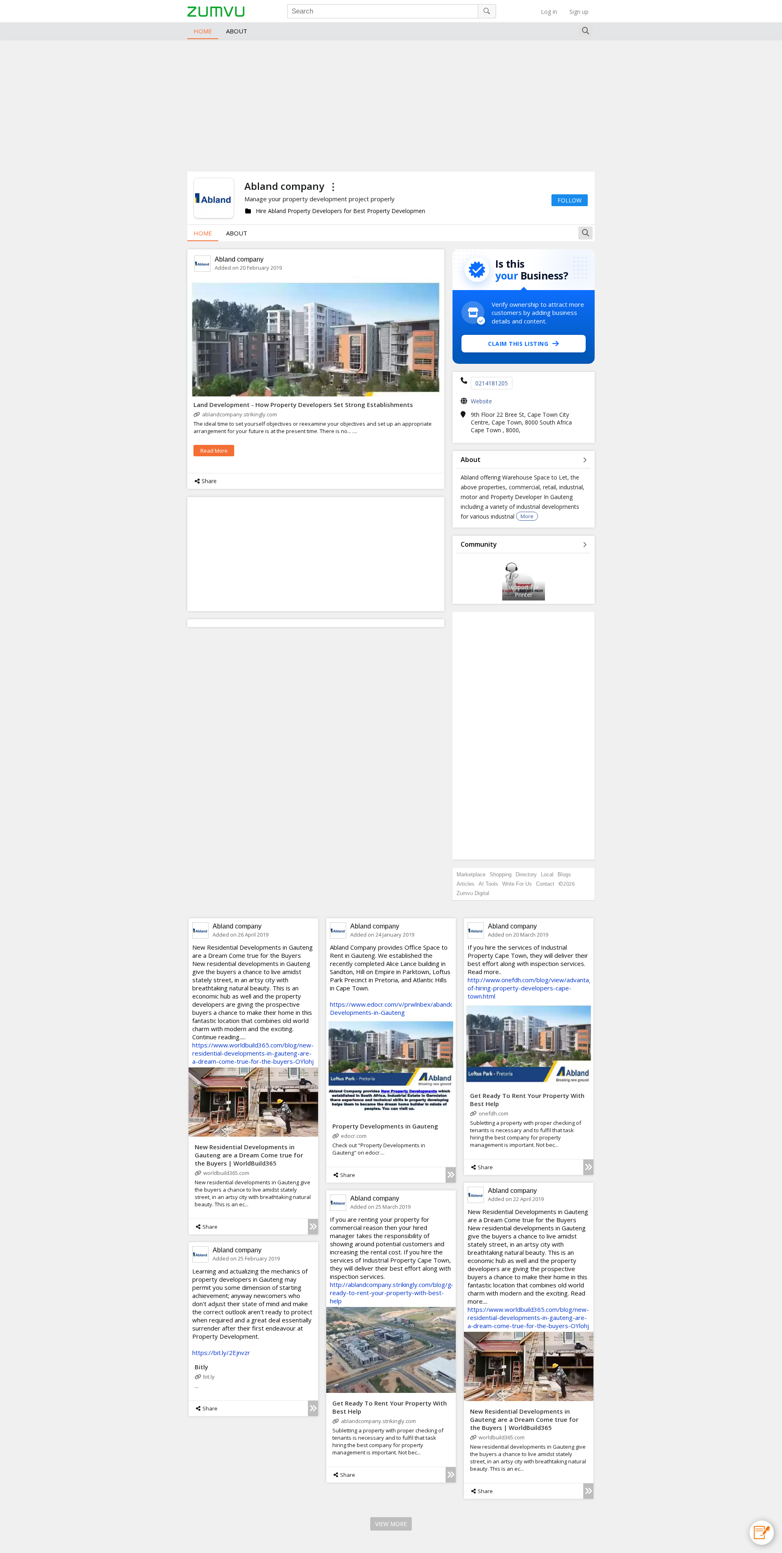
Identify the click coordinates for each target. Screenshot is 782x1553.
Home (202, 31)
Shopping (501, 874)
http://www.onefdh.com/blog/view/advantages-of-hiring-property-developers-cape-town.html (535, 988)
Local (547, 874)
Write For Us (517, 883)
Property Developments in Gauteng (385, 1126)
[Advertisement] (391, 104)
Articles (465, 883)
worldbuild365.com (226, 1173)
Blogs (564, 874)
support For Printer (523, 590)
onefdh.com (493, 1113)
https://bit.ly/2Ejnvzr (221, 1352)
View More (391, 1524)
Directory (526, 874)
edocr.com (354, 1135)
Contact (545, 883)
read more (214, 450)
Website (481, 401)
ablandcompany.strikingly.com (239, 414)
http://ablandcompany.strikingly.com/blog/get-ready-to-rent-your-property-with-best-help (395, 1292)
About (236, 31)
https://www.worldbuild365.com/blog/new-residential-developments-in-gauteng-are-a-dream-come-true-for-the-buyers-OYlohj (253, 1053)
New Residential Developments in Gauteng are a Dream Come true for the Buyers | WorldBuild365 (249, 1155)
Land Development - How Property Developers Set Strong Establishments (303, 404)
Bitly (201, 1367)
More (527, 516)
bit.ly (209, 1376)
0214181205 (491, 383)
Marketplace (471, 874)
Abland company (239, 259)
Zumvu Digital (473, 893)
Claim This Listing (518, 344)
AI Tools (488, 883)
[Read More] (313, 1226)
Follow (570, 200)
